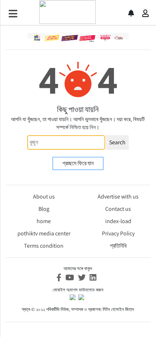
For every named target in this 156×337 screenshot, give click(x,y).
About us (44, 196)
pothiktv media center (43, 233)
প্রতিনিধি (118, 245)
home (44, 221)
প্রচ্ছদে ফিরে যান (78, 163)
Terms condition (43, 245)
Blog (43, 209)
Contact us (118, 209)
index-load (118, 221)
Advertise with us (118, 196)
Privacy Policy (118, 233)
